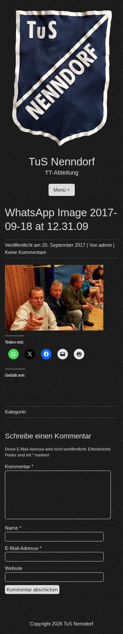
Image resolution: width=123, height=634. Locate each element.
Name (13, 528)
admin (105, 245)
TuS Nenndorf (62, 162)
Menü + (61, 190)
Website (13, 568)
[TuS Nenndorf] (61, 151)
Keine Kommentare (25, 252)
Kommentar (19, 466)
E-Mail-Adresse (23, 548)
